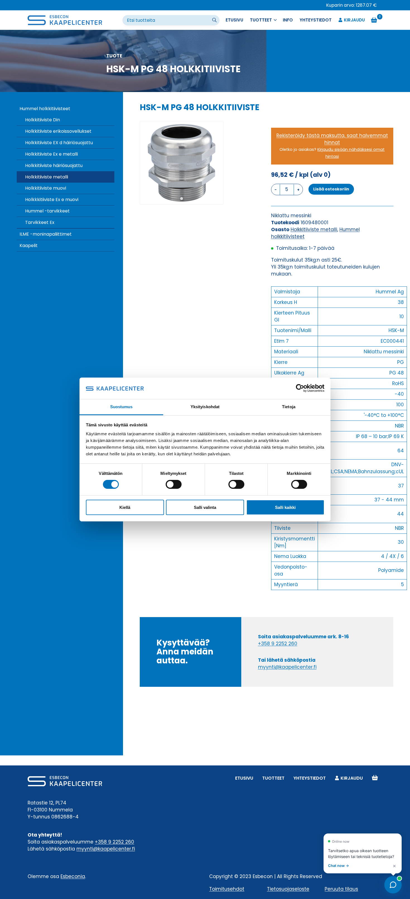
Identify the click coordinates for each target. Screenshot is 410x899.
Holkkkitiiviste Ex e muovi (51, 199)
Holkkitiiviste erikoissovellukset (58, 131)
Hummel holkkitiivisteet (45, 108)
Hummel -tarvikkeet (47, 211)
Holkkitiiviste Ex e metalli (51, 154)
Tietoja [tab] (288, 406)
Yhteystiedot (316, 20)
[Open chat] (393, 884)
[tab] (181, 198)
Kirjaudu (354, 20)
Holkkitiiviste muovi (45, 188)
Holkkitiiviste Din (42, 120)
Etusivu (234, 20)
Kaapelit (29, 245)
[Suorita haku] (215, 20)
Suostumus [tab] (121, 406)
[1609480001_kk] (181, 163)
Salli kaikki (285, 507)
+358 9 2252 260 (277, 643)
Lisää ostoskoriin (331, 189)
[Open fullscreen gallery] (217, 199)
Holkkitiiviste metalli (46, 177)
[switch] (174, 484)
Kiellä (124, 507)
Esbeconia (73, 876)
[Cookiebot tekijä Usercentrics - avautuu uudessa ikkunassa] (300, 388)
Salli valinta (205, 507)
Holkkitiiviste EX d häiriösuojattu (59, 142)
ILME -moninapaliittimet (46, 234)
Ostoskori (374, 778)
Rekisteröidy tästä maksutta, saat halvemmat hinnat (332, 139)
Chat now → (338, 865)
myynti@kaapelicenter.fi (287, 667)
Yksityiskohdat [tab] (205, 406)
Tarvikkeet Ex (39, 222)
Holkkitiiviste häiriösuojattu (54, 165)
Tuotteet (273, 778)
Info (288, 20)
